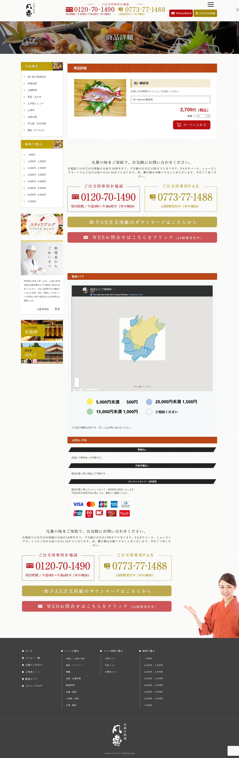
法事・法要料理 (73, 679)
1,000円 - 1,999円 (37, 161)
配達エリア (31, 679)
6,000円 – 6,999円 (153, 699)
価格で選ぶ (148, 651)
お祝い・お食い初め (75, 659)
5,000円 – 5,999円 (153, 692)
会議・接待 (71, 692)
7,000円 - (32, 201)
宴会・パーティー (74, 665)
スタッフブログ (33, 686)
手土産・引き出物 (37, 123)
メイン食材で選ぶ (113, 651)
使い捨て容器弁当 (37, 76)
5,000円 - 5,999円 (37, 188)
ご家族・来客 (72, 699)
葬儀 (68, 672)
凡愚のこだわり (33, 665)
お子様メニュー (36, 103)
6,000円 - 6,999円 (37, 194)
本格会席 (32, 83)
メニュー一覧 (32, 658)
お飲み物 (32, 116)
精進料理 (70, 685)
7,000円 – (149, 705)
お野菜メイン (111, 672)
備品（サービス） (37, 130)
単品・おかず (34, 96)
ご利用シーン (32, 672)
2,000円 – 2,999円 (153, 672)
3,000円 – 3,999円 (153, 679)
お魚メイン (110, 665)
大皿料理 (32, 90)
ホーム (29, 651)
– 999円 (148, 659)
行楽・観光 (71, 705)
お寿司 (31, 110)
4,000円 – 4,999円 (153, 685)
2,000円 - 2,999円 (37, 168)
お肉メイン (110, 659)
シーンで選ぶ (71, 651)
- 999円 (31, 154)
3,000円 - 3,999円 (37, 174)
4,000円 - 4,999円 (37, 181)
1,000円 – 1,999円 (153, 665)
